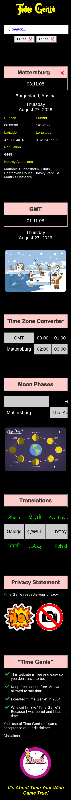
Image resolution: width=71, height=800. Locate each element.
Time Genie (35, 9)
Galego (14, 531)
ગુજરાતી (35, 531)
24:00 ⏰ (47, 39)
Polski (60, 546)
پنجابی (35, 546)
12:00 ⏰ (24, 39)
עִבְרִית (61, 531)
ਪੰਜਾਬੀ (14, 545)
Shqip (14, 517)
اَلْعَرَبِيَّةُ (35, 517)
